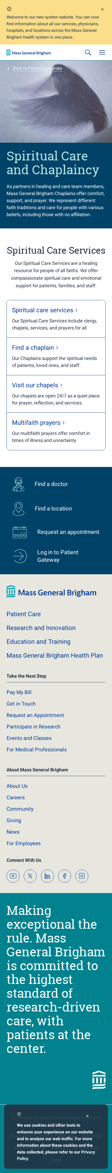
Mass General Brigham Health (55, 655)
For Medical (37, 749)
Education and (38, 641)
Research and (41, 628)
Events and (29, 738)
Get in (21, 704)
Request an (35, 715)
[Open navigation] (102, 52)
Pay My (19, 692)
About (17, 786)
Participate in (33, 726)
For (24, 843)
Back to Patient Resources (37, 68)
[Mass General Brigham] (28, 52)
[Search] (88, 52)
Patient (24, 614)
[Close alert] (102, 10)
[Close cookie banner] (87, 1116)
